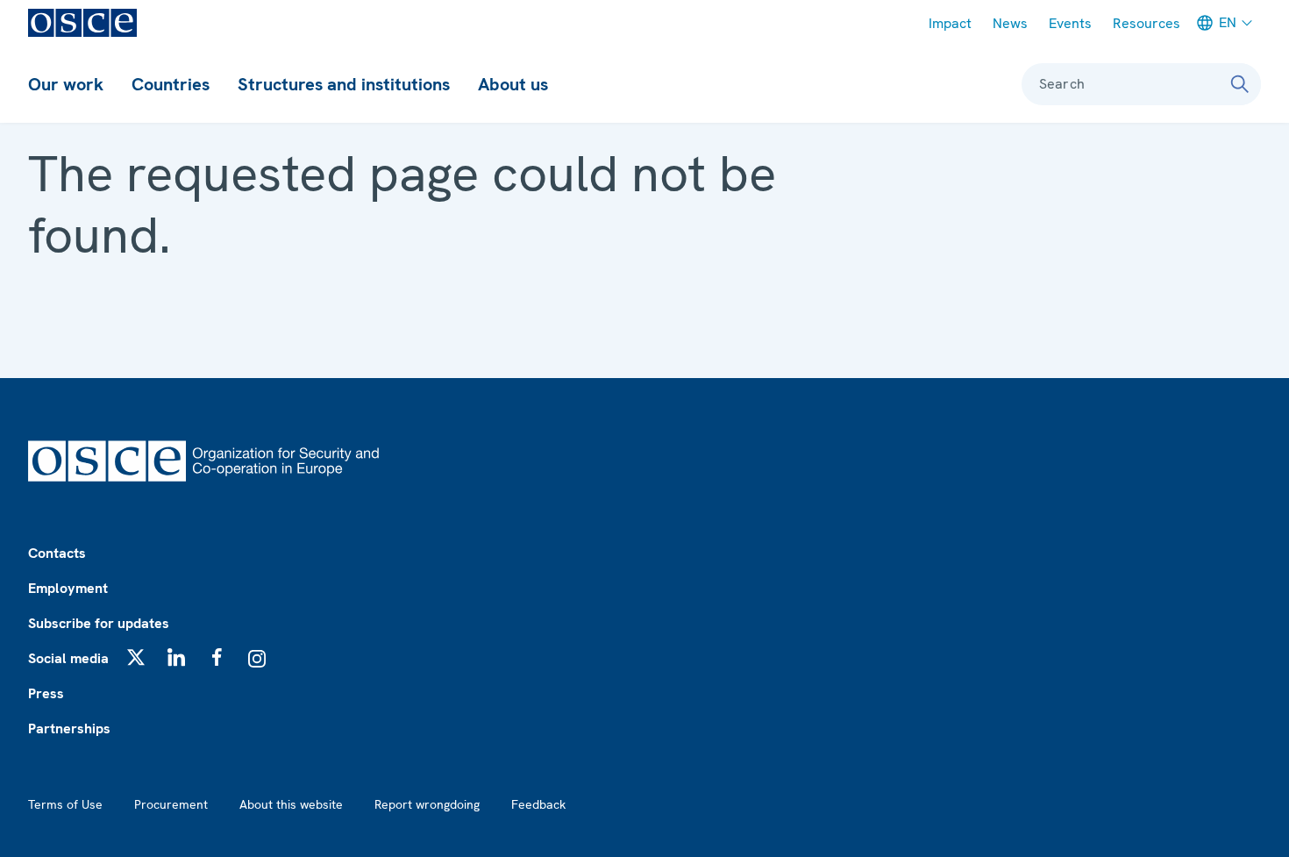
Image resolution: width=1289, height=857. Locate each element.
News (1010, 23)
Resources (1146, 23)
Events (1070, 23)
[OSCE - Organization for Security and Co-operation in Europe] (82, 23)
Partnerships (69, 728)
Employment (68, 588)
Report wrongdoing (427, 804)
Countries (171, 84)
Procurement (171, 804)
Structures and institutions (344, 84)
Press (46, 693)
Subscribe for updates (98, 623)
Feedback (538, 804)
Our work (65, 84)
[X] (136, 657)
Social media (68, 658)
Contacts (57, 553)
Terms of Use (65, 804)
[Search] (1240, 84)
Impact (950, 23)
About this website (291, 804)
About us (513, 84)
